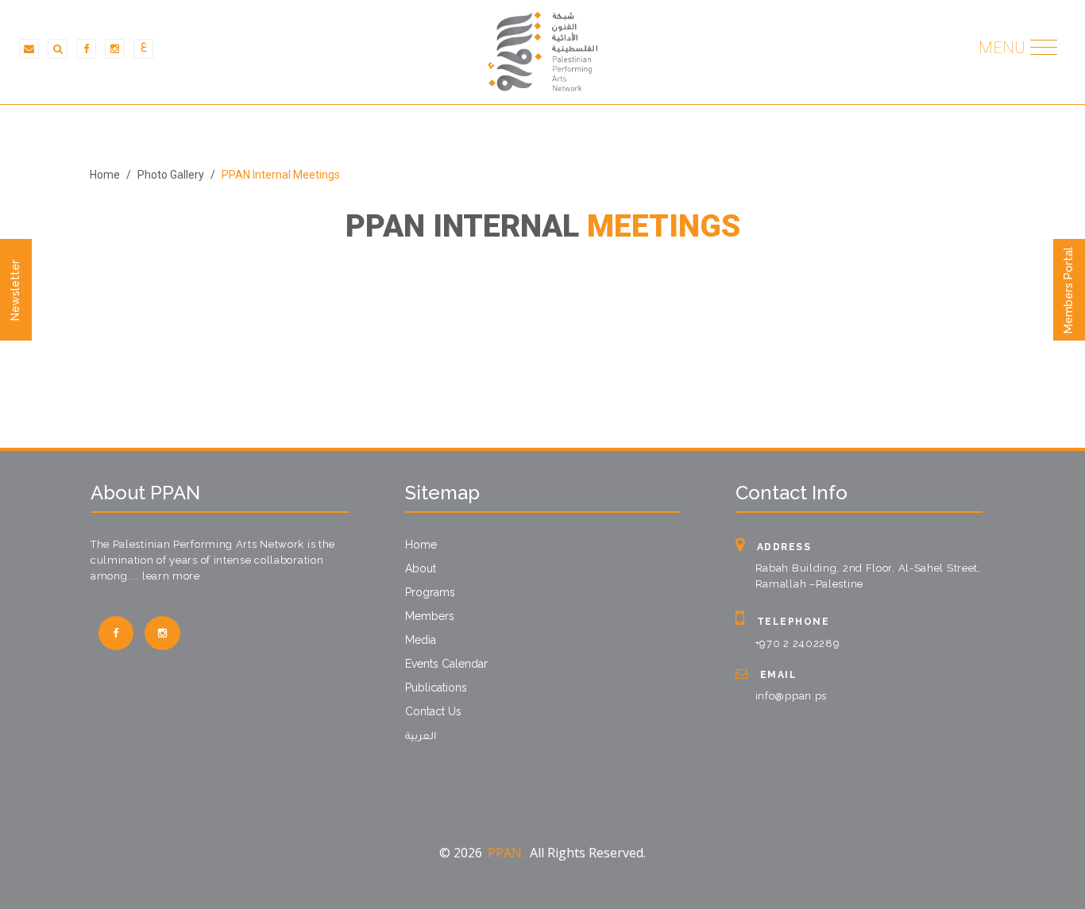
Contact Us (433, 711)
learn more (171, 576)
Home (105, 174)
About (420, 568)
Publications (436, 687)
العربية (420, 737)
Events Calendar (446, 663)
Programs (430, 592)
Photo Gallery (170, 174)
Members (429, 616)
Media (420, 640)
